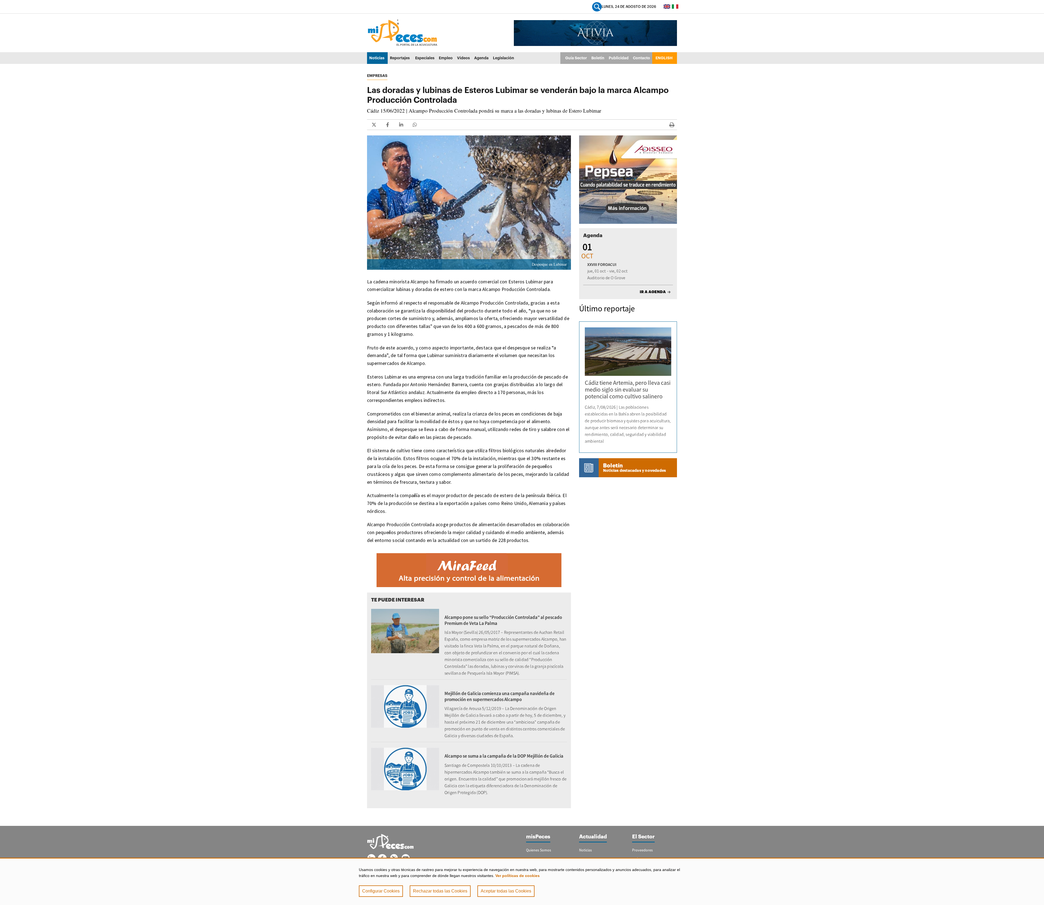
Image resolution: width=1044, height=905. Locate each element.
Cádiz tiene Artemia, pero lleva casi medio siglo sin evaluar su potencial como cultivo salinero (627, 389)
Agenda (481, 58)
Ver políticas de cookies (517, 875)
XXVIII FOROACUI (601, 264)
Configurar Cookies (381, 891)
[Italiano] (675, 6)
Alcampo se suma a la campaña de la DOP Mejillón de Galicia (504, 756)
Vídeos (463, 58)
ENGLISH (664, 58)
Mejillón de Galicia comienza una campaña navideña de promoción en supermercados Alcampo (500, 696)
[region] (522, 881)
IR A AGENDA (653, 292)
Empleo (446, 58)
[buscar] (597, 6)
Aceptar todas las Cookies (506, 891)
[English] (667, 6)
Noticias (376, 58)
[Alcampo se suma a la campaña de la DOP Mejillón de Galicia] (405, 768)
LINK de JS (373, 124)
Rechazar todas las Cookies (440, 891)
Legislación (503, 58)
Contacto (641, 58)
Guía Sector (576, 58)
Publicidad (619, 58)
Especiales (424, 58)
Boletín (597, 58)
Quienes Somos (538, 850)
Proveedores (642, 850)
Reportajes (400, 58)
